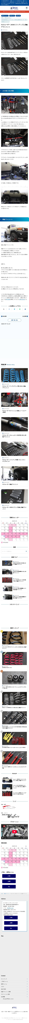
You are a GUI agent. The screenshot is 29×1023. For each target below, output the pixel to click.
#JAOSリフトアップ (5, 21)
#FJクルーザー (7, 17)
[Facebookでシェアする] (9, 309)
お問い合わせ (22, 299)
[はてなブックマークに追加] (14, 309)
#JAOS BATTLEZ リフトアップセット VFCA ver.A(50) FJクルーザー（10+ (14, 19)
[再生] (3, 838)
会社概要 (3, 996)
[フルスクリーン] (26, 838)
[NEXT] (26, 521)
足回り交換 (18, 15)
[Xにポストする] (3, 309)
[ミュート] (24, 838)
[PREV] (2, 521)
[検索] (26, 551)
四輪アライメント (5, 15)
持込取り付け (12, 15)
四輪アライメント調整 (6, 991)
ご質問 (9, 881)
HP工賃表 (8, 299)
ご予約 (9, 875)
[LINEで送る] (19, 309)
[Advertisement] (14, 343)
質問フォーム (4, 984)
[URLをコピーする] (25, 309)
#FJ (2, 17)
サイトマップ (4, 978)
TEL (9, 886)
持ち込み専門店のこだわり (8, 998)
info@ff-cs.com (10, 908)
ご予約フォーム (4, 981)
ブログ (2, 986)
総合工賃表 (3, 989)
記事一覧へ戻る (14, 320)
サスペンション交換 (5, 994)
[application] (14, 831)
